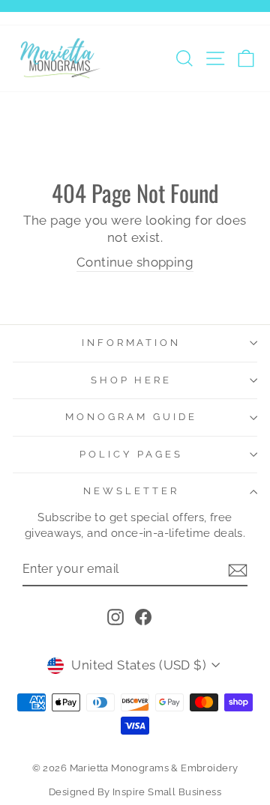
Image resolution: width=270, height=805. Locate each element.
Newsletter (131, 490)
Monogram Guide (131, 416)
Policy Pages (131, 454)
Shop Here (131, 380)
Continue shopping (135, 262)
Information (132, 342)
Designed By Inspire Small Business (135, 792)
